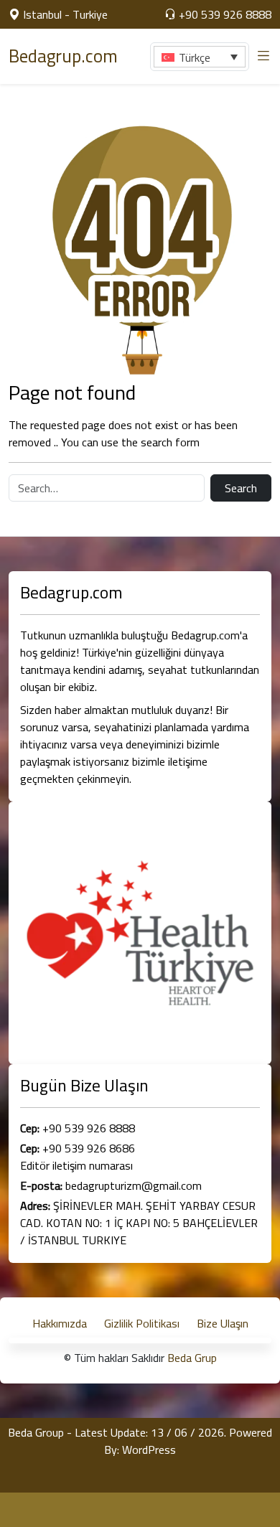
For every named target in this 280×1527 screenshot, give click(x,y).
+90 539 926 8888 (223, 14)
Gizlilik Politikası (141, 1323)
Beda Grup (192, 1357)
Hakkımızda (59, 1323)
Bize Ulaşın (222, 1323)
